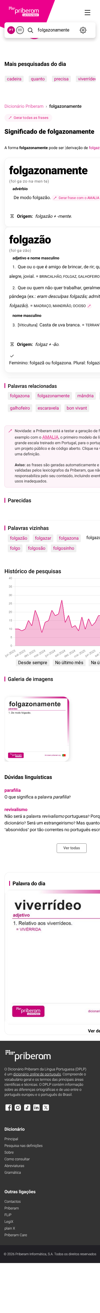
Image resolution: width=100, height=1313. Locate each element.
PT (11, 30)
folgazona (20, 395)
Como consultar (17, 1159)
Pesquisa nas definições (23, 1146)
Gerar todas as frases (31, 118)
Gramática (12, 1173)
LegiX (8, 1222)
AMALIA (50, 437)
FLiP (7, 1215)
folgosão (37, 548)
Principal (11, 1139)
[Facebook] (8, 1110)
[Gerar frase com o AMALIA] (89, 306)
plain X (9, 1228)
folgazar (43, 538)
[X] (46, 1110)
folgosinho (63, 548)
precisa (61, 79)
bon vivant (77, 408)
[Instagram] (18, 1110)
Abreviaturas (14, 1166)
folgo (15, 548)
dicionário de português (37, 1074)
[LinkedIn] (36, 1110)
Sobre (9, 1153)
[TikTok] (27, 1110)
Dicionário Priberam (23, 106)
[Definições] (83, 30)
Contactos (12, 1202)
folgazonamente (54, 395)
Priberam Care (15, 1235)
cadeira (14, 79)
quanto (38, 79)
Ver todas (71, 848)
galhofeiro (20, 408)
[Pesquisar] (30, 30)
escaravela (48, 408)
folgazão (18, 538)
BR (20, 30)
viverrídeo (87, 79)
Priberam (11, 1208)
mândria (86, 395)
